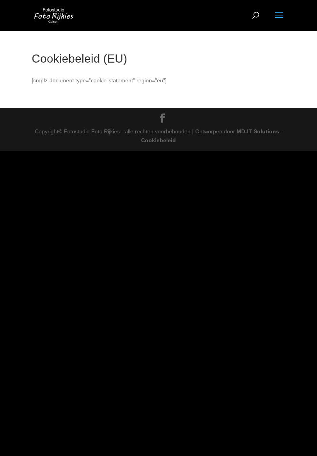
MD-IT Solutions (258, 131)
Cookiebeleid (158, 140)
